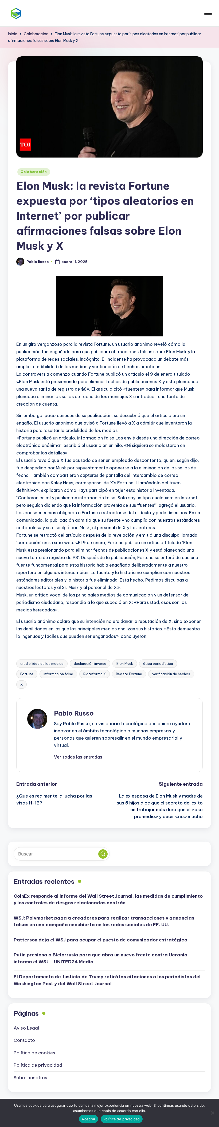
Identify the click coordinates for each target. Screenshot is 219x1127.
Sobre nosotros (30, 1078)
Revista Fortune (129, 674)
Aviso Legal (26, 1028)
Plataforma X (94, 674)
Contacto (24, 1040)
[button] (78, 757)
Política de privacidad (38, 1065)
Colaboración (34, 172)
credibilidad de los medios (42, 663)
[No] (212, 1113)
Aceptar (88, 1119)
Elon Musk (124, 663)
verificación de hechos (171, 674)
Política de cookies (34, 1053)
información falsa (58, 674)
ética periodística (158, 663)
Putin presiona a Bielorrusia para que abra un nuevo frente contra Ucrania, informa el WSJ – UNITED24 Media (101, 958)
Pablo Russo (74, 713)
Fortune (26, 674)
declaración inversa (90, 663)
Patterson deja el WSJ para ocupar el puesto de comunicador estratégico (100, 940)
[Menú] (207, 13)
